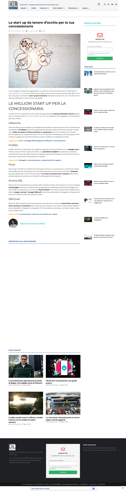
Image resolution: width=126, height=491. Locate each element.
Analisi (85, 8)
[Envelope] (116, 4)
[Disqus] (44, 269)
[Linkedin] (104, 4)
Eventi (33, 8)
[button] (98, 4)
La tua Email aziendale (94, 46)
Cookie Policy (101, 484)
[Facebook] (108, 4)
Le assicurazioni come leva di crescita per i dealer (38, 214)
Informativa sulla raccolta (40, 489)
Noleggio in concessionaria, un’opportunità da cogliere (40, 160)
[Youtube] (112, 4)
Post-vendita (58, 8)
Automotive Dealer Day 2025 (35, 116)
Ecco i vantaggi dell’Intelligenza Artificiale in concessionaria (42, 141)
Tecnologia (72, 8)
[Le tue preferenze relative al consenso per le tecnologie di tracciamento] (123, 488)
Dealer (23, 8)
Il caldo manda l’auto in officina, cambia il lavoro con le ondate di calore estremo (26, 420)
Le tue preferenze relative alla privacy (71, 489)
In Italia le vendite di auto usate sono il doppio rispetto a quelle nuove (104, 129)
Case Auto (43, 8)
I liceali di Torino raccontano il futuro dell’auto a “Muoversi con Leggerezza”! (104, 200)
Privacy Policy (93, 484)
